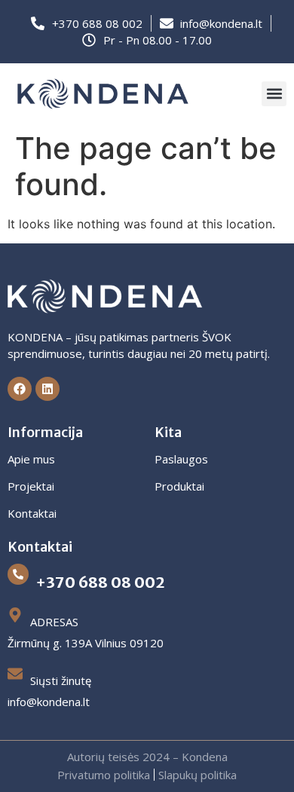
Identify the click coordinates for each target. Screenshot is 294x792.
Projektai (31, 486)
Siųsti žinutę (60, 680)
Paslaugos (181, 458)
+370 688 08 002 (100, 582)
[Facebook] (20, 389)
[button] (274, 93)
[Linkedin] (47, 389)
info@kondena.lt (49, 701)
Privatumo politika (103, 774)
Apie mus (31, 458)
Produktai (179, 486)
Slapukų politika (197, 774)
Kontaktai (32, 513)
